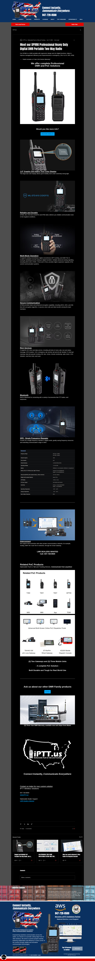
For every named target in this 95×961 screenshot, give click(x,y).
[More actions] (74, 40)
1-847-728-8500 (33, 955)
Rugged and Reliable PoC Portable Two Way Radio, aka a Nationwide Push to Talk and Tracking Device (22, 855)
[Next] (87, 893)
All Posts (15, 29)
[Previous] (8, 893)
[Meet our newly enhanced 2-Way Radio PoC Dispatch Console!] (71, 846)
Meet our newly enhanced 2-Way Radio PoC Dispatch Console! (71, 855)
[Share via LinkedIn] (28, 824)
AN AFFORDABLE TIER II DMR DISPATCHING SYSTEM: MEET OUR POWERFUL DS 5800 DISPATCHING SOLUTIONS (47, 855)
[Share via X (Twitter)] (24, 824)
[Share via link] (31, 824)
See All (80, 837)
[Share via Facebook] (20, 824)
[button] (80, 29)
